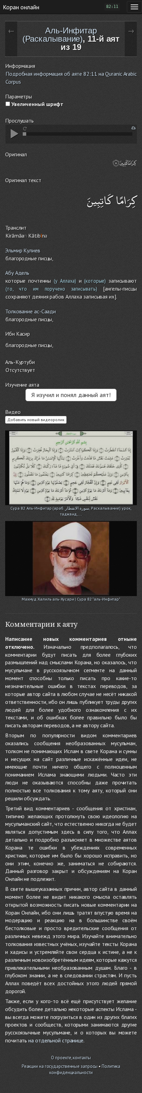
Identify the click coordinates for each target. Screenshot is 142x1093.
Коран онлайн (21, 7)
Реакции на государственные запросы (60, 1066)
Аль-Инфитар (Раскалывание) (59, 34)
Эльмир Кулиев (22, 250)
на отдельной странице (55, 1040)
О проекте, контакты (71, 1058)
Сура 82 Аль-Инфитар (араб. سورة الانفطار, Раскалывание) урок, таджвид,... (70, 509)
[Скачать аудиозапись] (133, 128)
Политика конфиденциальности (84, 1069)
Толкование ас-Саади (30, 311)
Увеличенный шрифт (36, 104)
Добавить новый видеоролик (35, 419)
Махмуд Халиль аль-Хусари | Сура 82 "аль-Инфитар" (71, 599)
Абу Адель (17, 272)
